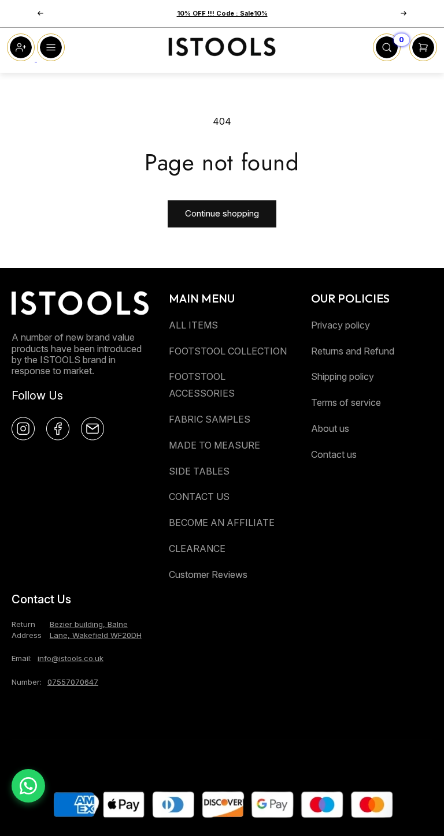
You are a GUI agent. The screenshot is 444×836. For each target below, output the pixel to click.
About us (330, 428)
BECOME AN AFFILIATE (222, 522)
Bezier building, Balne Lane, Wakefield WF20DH (96, 629)
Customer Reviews (208, 574)
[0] (387, 58)
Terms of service (346, 402)
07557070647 (72, 681)
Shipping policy (342, 376)
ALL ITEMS (193, 325)
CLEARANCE (197, 548)
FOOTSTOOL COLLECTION (228, 351)
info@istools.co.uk (70, 658)
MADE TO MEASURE (214, 445)
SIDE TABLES (199, 471)
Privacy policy (340, 325)
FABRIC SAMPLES (209, 419)
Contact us (334, 454)
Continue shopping (222, 213)
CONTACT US (199, 496)
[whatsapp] (28, 786)
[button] (40, 13)
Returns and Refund (352, 351)
